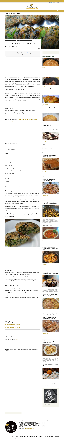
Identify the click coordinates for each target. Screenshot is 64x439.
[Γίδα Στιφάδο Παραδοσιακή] (50, 81)
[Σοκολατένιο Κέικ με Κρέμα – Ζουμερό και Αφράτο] (50, 164)
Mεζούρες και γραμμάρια (53, 436)
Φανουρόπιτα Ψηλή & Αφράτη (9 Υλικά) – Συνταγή (50, 124)
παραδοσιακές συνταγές (24, 349)
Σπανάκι (30, 349)
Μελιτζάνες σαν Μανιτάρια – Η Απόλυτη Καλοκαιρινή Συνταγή (49, 202)
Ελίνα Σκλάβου (44, 86)
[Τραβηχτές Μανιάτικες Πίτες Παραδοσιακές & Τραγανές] (50, 326)
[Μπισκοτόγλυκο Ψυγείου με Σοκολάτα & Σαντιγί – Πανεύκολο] (50, 281)
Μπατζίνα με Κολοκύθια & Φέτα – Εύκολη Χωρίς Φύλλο (50, 295)
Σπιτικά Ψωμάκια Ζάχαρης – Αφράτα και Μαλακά (49, 180)
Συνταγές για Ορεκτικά (28, 40)
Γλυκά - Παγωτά (44, 141)
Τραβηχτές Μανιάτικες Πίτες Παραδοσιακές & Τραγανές (49, 318)
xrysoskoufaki (11, 349)
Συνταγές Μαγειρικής (20, 40)
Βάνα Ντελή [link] (17, 339)
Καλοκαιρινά (44, 218)
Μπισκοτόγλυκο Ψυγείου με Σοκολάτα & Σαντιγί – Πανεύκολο (50, 272)
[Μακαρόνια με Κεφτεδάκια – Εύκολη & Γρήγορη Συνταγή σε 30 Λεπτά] (50, 257)
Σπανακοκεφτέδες (34, 349)
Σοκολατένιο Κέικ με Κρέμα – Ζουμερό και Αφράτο (49, 156)
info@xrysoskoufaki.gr (29, 428)
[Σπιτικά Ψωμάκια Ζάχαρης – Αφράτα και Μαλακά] (50, 188)
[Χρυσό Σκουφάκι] (32, 6)
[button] (57, 10)
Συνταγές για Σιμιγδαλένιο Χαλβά (12, 327)
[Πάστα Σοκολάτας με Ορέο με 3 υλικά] (50, 136)
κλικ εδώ (26, 53)
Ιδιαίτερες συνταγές (12, 13)
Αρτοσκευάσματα (45, 195)
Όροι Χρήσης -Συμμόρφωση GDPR (31, 436)
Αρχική (6, 13)
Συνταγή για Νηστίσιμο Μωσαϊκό (12, 324)
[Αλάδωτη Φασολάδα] (50, 233)
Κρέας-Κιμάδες (44, 264)
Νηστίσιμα (14, 40)
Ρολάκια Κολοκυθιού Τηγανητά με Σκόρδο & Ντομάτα (50, 341)
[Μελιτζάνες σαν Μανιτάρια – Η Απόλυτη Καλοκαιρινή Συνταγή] (50, 211)
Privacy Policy (42, 436)
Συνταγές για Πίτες (45, 104)
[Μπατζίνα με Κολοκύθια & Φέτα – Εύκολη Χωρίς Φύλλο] (50, 303)
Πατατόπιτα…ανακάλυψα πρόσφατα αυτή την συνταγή (48, 106)
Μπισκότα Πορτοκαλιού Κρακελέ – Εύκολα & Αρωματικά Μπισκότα (50, 365)
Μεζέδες (15, 349)
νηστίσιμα (19, 349)
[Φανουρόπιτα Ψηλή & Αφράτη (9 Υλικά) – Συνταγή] (50, 117)
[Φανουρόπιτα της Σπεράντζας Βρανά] (50, 62)
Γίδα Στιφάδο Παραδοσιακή (48, 88)
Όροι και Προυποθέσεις (17, 436)
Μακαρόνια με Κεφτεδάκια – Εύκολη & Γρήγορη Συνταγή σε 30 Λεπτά (50, 248)
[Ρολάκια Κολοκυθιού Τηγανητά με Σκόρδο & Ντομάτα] (50, 350)
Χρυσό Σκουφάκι (9, 438)
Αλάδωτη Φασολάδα (47, 225)
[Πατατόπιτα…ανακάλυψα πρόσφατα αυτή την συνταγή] (50, 99)
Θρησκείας (44, 67)
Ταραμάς (7, 350)
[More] (24, 357)
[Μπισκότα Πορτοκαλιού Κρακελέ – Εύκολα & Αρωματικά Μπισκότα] (50, 373)
